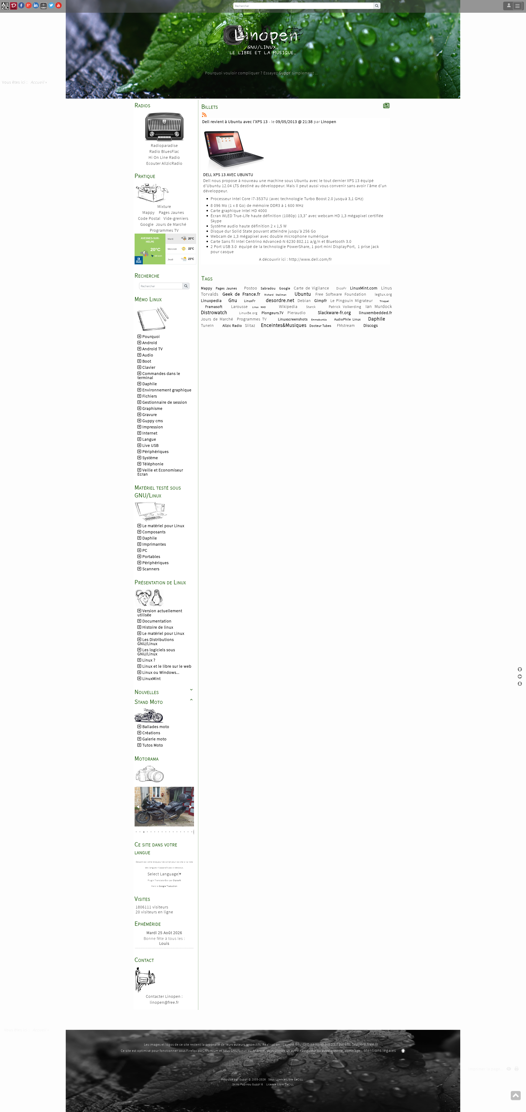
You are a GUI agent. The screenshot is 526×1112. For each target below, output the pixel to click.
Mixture (164, 206)
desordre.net (280, 300)
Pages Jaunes (171, 212)
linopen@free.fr (164, 1002)
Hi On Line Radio (164, 157)
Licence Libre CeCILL (279, 1084)
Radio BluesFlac (164, 151)
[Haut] (520, 669)
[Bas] (520, 684)
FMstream (346, 325)
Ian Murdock (379, 306)
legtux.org (383, 294)
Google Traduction (168, 886)
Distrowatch (214, 312)
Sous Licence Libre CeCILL (286, 1079)
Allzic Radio (232, 325)
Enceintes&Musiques (284, 325)
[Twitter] (51, 5)
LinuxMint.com (363, 287)
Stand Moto (164, 701)
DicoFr (341, 288)
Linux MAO (259, 307)
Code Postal (149, 218)
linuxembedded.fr (375, 312)
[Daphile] (13, 5)
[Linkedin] (36, 5)
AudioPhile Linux (347, 319)
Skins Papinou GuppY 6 (248, 1084)
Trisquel (384, 301)
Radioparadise (164, 145)
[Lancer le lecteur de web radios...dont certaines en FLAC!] (164, 126)
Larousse (239, 306)
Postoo (250, 287)
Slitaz (250, 325)
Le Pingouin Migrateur (351, 300)
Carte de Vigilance (311, 287)
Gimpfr (320, 300)
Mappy (148, 212)
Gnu (232, 300)
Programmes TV (164, 230)
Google (147, 224)
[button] (138, 806)
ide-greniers (177, 218)
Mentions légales (380, 1050)
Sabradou (268, 288)
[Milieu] (520, 676)
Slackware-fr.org (334, 312)
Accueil (37, 82)
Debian (304, 300)
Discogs (370, 325)
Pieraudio (296, 312)
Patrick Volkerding (345, 306)
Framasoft (214, 306)
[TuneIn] (43, 5)
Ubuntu (303, 294)
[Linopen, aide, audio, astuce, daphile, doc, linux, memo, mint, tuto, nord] (263, 39)
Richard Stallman (275, 294)
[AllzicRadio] (5, 5)
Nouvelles (164, 692)
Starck (311, 307)
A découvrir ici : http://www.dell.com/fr (295, 259)
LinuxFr (249, 301)
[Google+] (28, 5)
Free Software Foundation (340, 294)
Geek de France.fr (241, 294)
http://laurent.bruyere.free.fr (351, 1044)
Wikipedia (288, 306)
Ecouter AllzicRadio (164, 163)
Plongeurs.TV (273, 312)
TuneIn (207, 325)
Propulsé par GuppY (235, 1079)
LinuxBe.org (248, 313)
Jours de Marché (171, 224)
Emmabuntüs (319, 319)
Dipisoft (177, 880)
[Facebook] (21, 5)
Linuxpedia (211, 300)
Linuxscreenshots (293, 319)
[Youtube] (58, 5)
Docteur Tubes (320, 326)
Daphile (376, 319)
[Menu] (517, 6)
